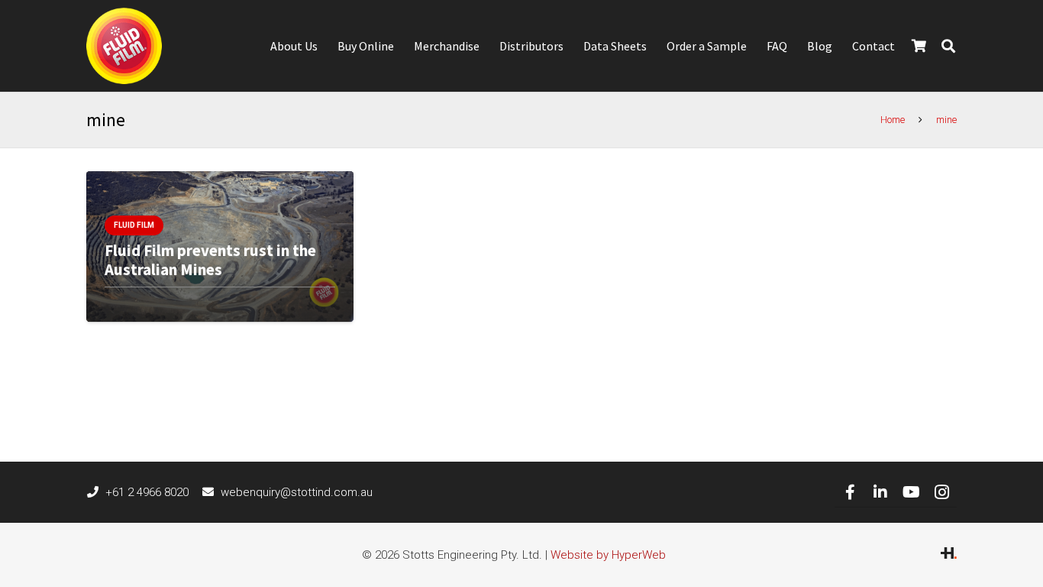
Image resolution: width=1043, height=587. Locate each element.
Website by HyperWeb (608, 555)
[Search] (948, 46)
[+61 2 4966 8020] (95, 492)
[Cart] (919, 46)
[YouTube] (911, 492)
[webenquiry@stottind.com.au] (211, 492)
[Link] (124, 46)
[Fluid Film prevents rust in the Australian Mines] (220, 246)
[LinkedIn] (880, 492)
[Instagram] (941, 492)
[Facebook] (850, 492)
